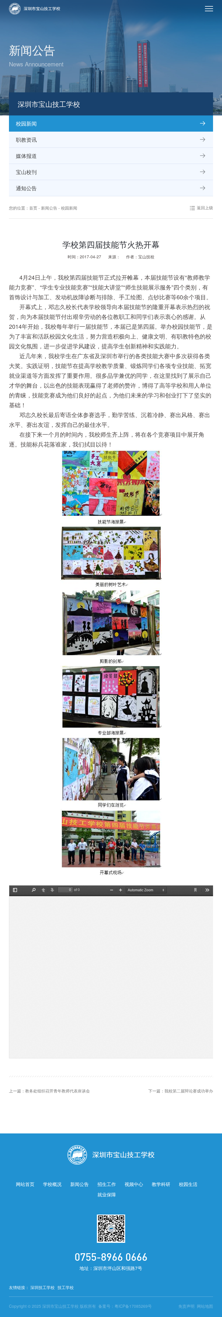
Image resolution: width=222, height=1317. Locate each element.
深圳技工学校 (42, 1287)
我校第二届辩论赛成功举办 (188, 1091)
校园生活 (188, 1184)
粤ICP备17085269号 (133, 1306)
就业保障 (106, 1194)
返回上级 (205, 207)
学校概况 (52, 1184)
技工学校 (66, 1287)
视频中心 (134, 1184)
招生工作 (106, 1184)
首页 (33, 208)
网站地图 (205, 1306)
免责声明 (186, 1306)
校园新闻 (69, 208)
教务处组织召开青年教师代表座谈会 (57, 1091)
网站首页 (25, 1184)
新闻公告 (49, 208)
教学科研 (161, 1184)
